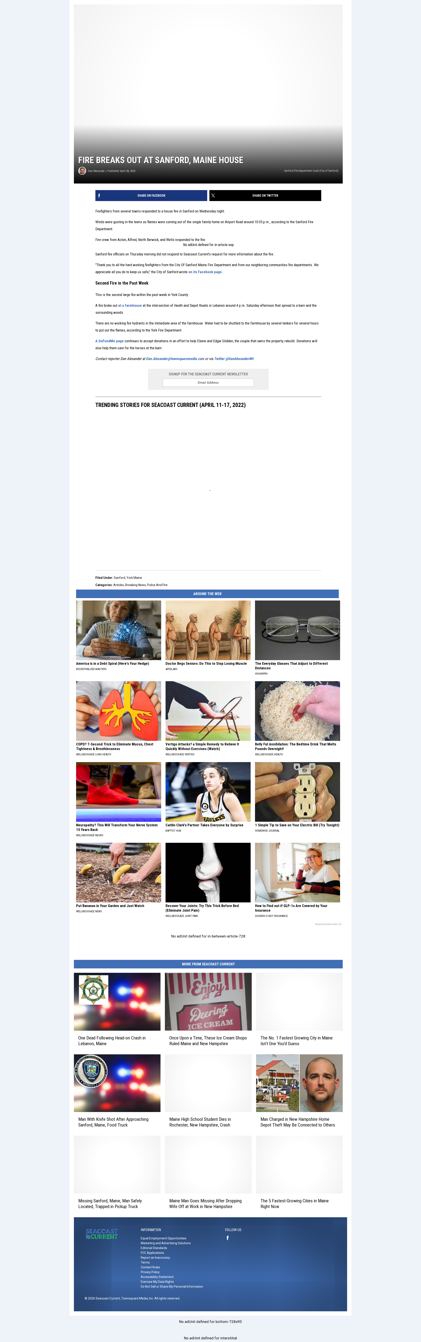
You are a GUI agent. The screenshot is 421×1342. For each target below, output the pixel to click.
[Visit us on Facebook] (229, 1237)
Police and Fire (157, 585)
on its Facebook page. (205, 272)
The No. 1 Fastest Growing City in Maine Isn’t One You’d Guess (296, 1040)
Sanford (119, 577)
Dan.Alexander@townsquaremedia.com (175, 358)
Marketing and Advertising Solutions (166, 1243)
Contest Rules (150, 1267)
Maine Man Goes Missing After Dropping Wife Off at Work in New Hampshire (205, 1203)
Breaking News (135, 585)
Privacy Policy (150, 1272)
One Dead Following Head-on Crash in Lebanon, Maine (112, 1040)
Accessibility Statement (157, 1277)
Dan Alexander (96, 171)
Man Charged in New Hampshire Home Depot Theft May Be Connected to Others (297, 1122)
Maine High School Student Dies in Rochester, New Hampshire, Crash (200, 1122)
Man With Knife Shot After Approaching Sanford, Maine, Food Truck (113, 1122)
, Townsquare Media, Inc (136, 1298)
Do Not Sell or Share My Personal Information (172, 1286)
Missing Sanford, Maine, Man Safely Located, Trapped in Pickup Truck (110, 1203)
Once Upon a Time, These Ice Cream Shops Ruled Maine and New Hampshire (208, 1040)
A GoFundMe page (110, 341)
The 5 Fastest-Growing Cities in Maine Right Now (294, 1203)
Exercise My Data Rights (157, 1281)
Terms (145, 1262)
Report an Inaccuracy (155, 1257)
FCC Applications (152, 1253)
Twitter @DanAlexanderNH (233, 358)
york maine (134, 577)
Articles (118, 585)
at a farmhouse (130, 305)
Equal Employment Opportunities (163, 1238)
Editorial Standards (154, 1248)
